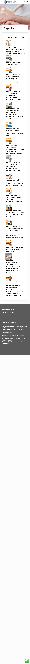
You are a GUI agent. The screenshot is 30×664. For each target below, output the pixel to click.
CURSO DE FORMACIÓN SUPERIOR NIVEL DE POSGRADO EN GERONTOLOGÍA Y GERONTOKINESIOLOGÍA (13, 95)
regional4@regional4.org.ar (11, 315)
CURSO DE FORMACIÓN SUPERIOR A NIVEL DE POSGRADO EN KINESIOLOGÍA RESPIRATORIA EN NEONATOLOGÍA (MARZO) (14, 149)
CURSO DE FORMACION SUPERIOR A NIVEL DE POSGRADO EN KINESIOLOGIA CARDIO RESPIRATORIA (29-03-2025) (14, 132)
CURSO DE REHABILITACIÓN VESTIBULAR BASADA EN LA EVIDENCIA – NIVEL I (14, 249)
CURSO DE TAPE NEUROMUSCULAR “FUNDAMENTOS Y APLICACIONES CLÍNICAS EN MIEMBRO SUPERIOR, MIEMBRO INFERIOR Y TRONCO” (13, 266)
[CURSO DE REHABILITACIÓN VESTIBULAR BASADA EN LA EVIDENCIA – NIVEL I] (8, 243)
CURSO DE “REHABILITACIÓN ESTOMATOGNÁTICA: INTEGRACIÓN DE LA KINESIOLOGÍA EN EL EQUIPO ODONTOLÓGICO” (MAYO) (14, 78)
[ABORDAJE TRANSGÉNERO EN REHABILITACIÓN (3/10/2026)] (8, 58)
